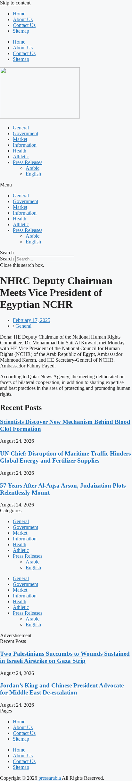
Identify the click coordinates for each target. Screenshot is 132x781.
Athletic (21, 156)
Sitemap (21, 31)
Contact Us (24, 25)
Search (7, 258)
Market (20, 139)
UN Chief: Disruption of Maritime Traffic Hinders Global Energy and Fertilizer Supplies (65, 457)
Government (25, 133)
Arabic (32, 168)
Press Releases (27, 162)
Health (19, 150)
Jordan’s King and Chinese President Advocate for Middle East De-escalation (62, 689)
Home (19, 13)
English (33, 174)
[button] (66, 185)
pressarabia (50, 778)
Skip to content (15, 2)
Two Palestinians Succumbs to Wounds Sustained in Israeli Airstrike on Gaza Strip (65, 657)
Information (25, 145)
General (21, 127)
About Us (23, 19)
